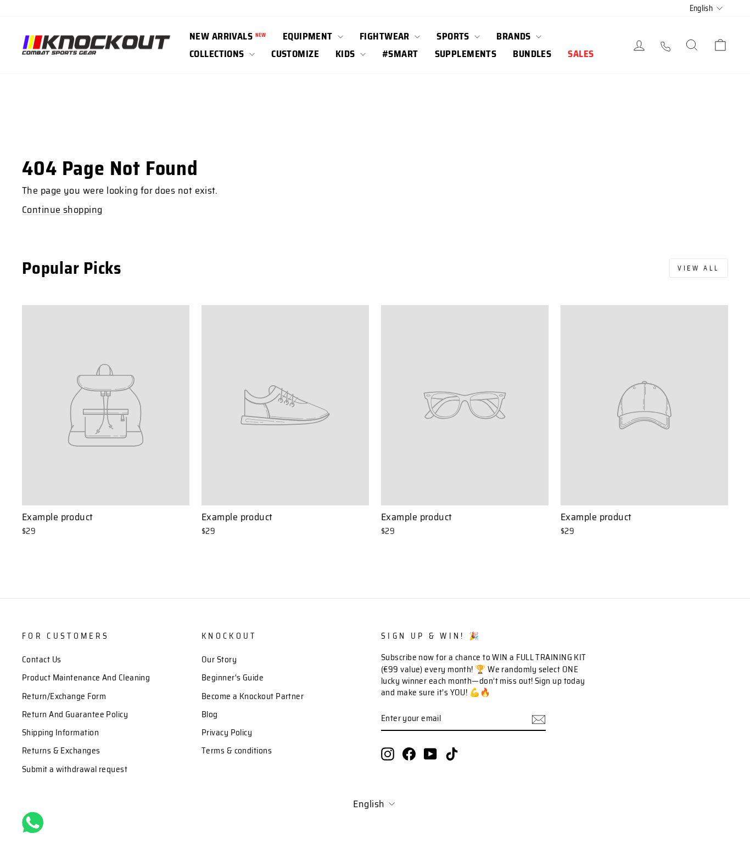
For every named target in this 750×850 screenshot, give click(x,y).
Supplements (466, 54)
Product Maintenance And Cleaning (86, 677)
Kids (346, 54)
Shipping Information (60, 732)
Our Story (219, 659)
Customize (295, 54)
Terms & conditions (237, 750)
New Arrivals (227, 36)
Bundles (532, 54)
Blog (210, 714)
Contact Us (41, 659)
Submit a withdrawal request (74, 769)
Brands (514, 36)
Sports (454, 36)
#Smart (400, 54)
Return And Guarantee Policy (75, 714)
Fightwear (386, 36)
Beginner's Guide (233, 677)
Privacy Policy (227, 732)
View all (699, 268)
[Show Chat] (35, 822)
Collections (218, 54)
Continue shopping (62, 209)
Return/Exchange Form (64, 696)
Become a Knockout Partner (253, 696)
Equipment (309, 36)
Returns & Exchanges (61, 750)
